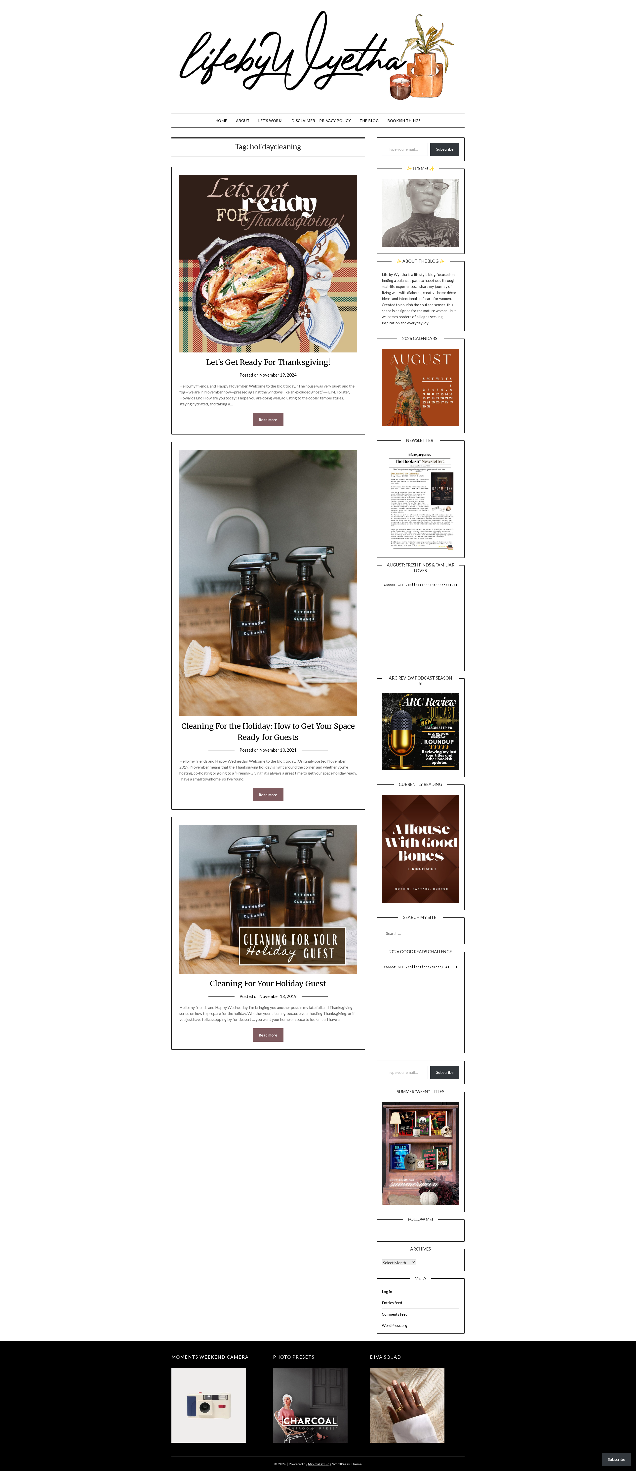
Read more (268, 419)
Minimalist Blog (319, 1464)
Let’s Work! (270, 120)
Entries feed (392, 1302)
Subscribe (444, 149)
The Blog (369, 120)
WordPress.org (394, 1325)
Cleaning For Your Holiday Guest (268, 983)
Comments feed (394, 1314)
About (243, 120)
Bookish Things (404, 120)
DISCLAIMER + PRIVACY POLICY (321, 120)
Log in (387, 1291)
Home (221, 120)
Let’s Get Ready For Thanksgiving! (268, 362)
